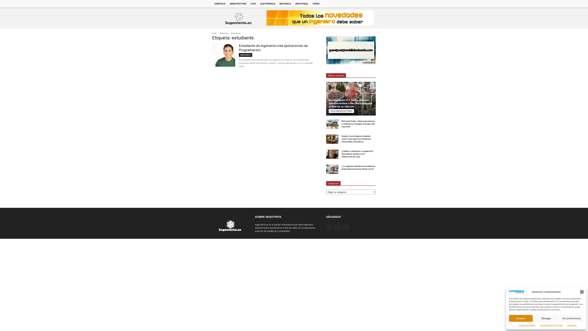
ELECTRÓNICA (267, 3)
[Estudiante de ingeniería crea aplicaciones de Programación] (223, 55)
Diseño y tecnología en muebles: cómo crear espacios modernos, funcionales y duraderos (356, 139)
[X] (365, 3)
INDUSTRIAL (301, 3)
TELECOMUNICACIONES (341, 111)
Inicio (214, 33)
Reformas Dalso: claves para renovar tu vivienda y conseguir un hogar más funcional (358, 124)
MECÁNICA (285, 3)
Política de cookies (527, 325)
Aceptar (520, 318)
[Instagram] (360, 3)
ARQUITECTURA (238, 3)
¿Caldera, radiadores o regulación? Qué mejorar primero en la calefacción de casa (357, 154)
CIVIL (253, 3)
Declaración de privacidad (551, 325)
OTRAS (316, 3)
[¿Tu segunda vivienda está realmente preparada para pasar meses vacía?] (332, 169)
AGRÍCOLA (219, 3)
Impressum (572, 325)
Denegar (546, 318)
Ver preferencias (571, 318)
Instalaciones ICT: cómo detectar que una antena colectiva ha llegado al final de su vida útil (350, 103)
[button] (581, 291)
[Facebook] (355, 3)
